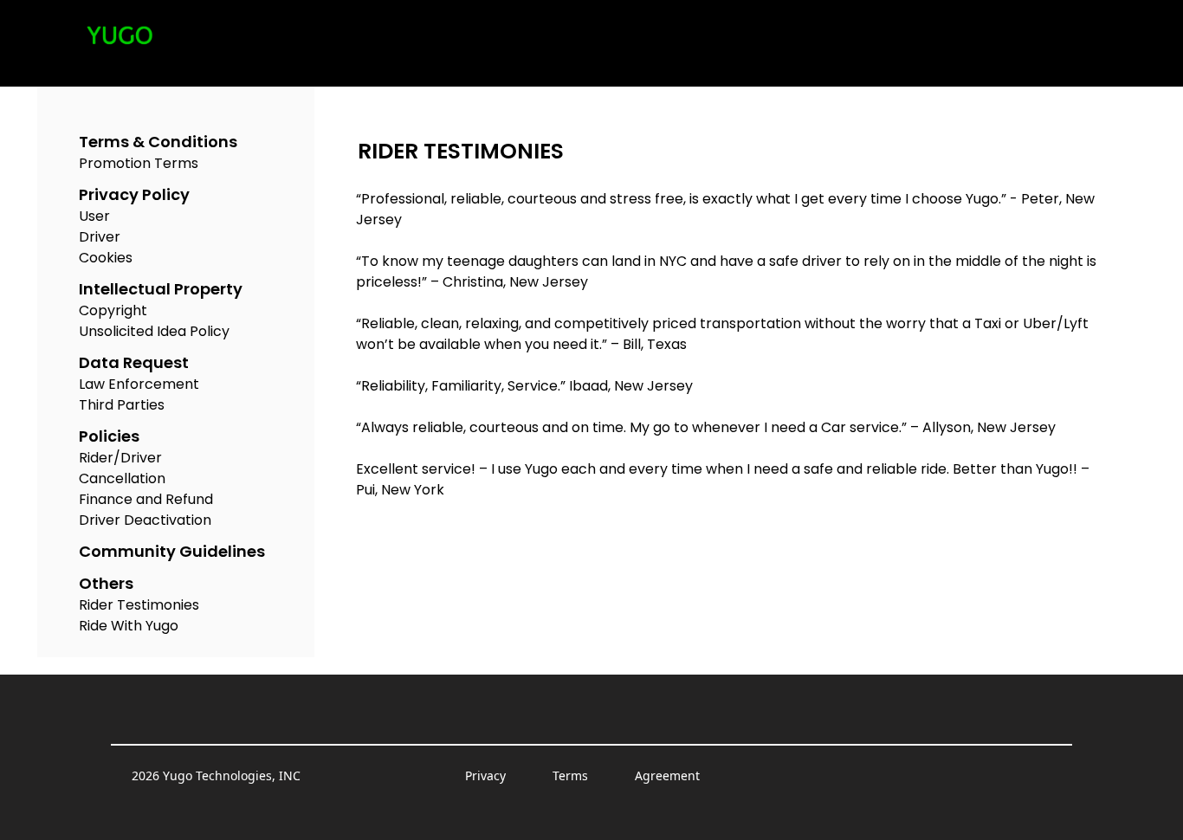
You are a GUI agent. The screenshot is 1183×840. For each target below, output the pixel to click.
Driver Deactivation (145, 520)
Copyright (113, 310)
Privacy (485, 775)
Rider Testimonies (139, 605)
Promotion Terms (138, 163)
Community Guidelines (172, 551)
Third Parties (122, 405)
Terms (570, 775)
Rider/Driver (120, 458)
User (94, 216)
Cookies (106, 258)
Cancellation (122, 478)
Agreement (667, 775)
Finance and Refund (146, 499)
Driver (99, 237)
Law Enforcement (139, 384)
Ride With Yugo (128, 626)
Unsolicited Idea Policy (154, 331)
